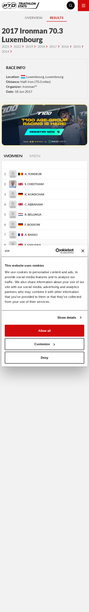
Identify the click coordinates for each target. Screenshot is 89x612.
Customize (42, 344)
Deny (44, 357)
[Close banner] (82, 251)
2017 (53, 46)
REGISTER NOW (44, 125)
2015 (77, 46)
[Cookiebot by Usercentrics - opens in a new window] (56, 251)
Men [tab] (34, 155)
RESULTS (57, 18)
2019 (29, 46)
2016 (65, 46)
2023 (5, 46)
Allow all (44, 330)
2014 (5, 51)
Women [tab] (13, 155)
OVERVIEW (33, 18)
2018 (41, 46)
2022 (17, 46)
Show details (66, 317)
